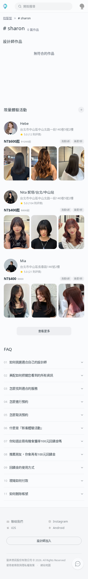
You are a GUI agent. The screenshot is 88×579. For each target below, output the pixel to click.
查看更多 (44, 331)
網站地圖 (45, 565)
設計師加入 (44, 541)
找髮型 (7, 18)
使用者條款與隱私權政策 (20, 565)
